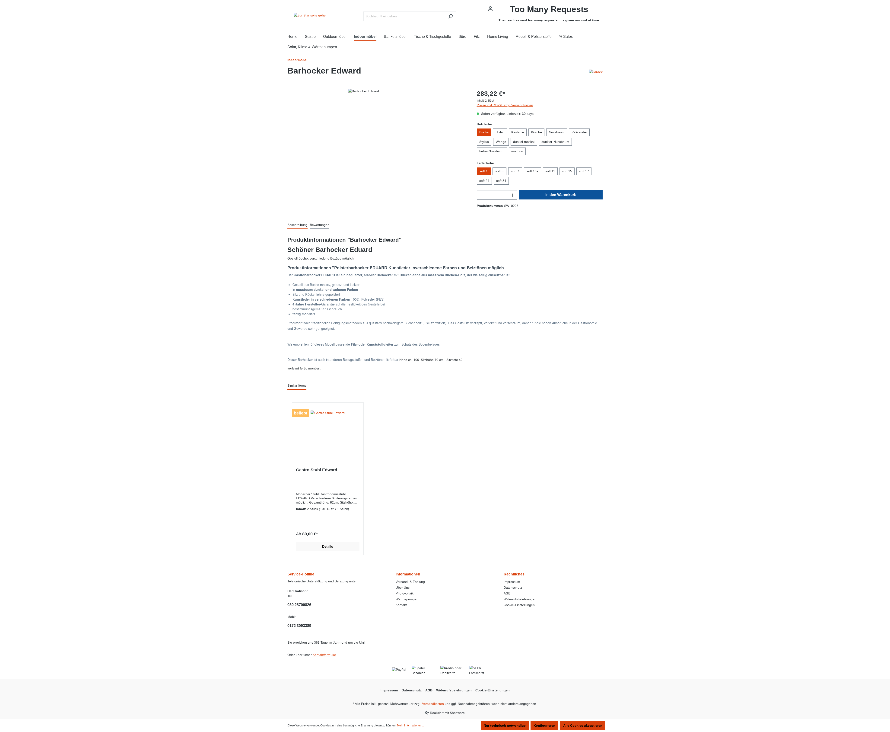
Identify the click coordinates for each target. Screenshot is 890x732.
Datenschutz (513, 587)
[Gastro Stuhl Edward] (327, 432)
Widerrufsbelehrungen (520, 599)
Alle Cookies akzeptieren (582, 725)
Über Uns (403, 587)
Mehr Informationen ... (410, 725)
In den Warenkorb (560, 195)
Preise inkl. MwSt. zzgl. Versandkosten (505, 105)
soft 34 (501, 181)
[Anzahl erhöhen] (513, 195)
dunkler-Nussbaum (555, 142)
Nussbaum (557, 132)
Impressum (512, 582)
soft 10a (532, 171)
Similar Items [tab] (296, 385)
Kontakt (401, 605)
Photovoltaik (404, 593)
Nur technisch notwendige (505, 725)
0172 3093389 (299, 626)
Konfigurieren (544, 725)
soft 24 (484, 181)
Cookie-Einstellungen (519, 605)
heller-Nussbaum (491, 151)
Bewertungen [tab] (319, 225)
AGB (507, 593)
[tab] (297, 225)
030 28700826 (299, 605)
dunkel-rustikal (523, 142)
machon (517, 151)
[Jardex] (596, 72)
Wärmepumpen (407, 599)
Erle (500, 132)
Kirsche (536, 132)
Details (327, 546)
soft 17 (584, 171)
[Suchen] (450, 16)
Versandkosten (433, 704)
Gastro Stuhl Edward (316, 470)
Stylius (484, 142)
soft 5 (499, 171)
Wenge (501, 142)
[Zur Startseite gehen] (310, 15)
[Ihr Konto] (490, 8)
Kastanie (517, 132)
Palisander (579, 132)
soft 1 (484, 171)
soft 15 (567, 171)
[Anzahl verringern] (481, 195)
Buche (484, 132)
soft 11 (550, 171)
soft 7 (515, 171)
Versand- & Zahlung (410, 582)
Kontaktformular (324, 655)
